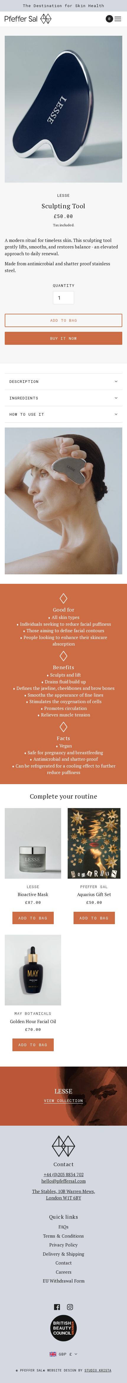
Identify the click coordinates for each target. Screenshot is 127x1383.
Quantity (63, 285)
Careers (63, 1272)
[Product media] (63, 501)
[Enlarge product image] (63, 109)
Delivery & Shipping (63, 1254)
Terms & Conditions (63, 1236)
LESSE (63, 195)
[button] (63, 1354)
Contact (64, 1263)
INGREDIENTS (23, 398)
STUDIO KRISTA (97, 1370)
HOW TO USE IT (26, 414)
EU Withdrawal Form (63, 1281)
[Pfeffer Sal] (33, 19)
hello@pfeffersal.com (63, 1181)
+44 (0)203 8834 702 (64, 1174)
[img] (57, 1307)
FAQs (63, 1227)
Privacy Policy (63, 1245)
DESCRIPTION (24, 381)
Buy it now (63, 338)
